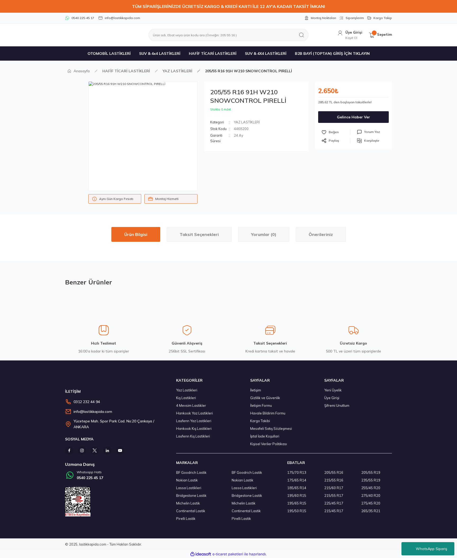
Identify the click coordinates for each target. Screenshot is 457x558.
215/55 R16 (333, 480)
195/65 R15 (296, 503)
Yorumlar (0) (263, 234)
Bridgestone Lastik (191, 495)
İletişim (255, 390)
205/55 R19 (370, 472)
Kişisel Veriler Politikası (268, 444)
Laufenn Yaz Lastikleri (193, 421)
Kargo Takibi (260, 421)
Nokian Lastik (187, 480)
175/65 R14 (296, 480)
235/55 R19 (370, 480)
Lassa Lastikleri (188, 488)
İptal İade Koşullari (264, 436)
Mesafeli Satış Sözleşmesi (271, 428)
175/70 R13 (296, 472)
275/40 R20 (370, 495)
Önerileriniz (321, 234)
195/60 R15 (296, 495)
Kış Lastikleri (186, 398)
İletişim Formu (261, 405)
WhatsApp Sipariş (431, 548)
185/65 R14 (296, 488)
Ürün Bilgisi (135, 234)
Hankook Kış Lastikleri (194, 428)
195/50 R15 (296, 511)
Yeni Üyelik (333, 390)
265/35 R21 (370, 511)
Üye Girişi (331, 398)
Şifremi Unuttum (336, 405)
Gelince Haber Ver (353, 117)
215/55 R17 (333, 495)
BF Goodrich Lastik (191, 472)
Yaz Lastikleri (186, 390)
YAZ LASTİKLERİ (247, 122)
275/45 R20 (370, 503)
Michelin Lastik (188, 503)
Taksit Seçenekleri (199, 234)
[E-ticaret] (227, 554)
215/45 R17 (333, 511)
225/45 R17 (333, 503)
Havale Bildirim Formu (267, 413)
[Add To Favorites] (335, 132)
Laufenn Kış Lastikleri (193, 436)
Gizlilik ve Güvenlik (265, 398)
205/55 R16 (333, 472)
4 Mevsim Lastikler (191, 405)
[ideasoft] (200, 554)
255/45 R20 (370, 488)
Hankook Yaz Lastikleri (194, 413)
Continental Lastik (190, 511)
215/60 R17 (333, 488)
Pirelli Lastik (185, 518)
